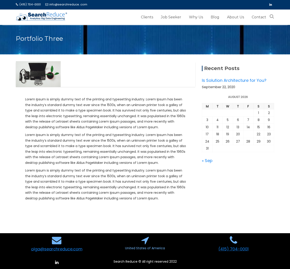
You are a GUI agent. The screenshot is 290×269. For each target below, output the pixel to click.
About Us (235, 17)
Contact (259, 17)
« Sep (207, 160)
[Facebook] (270, 4)
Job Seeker (171, 17)
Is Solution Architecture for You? (234, 80)
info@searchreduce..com (68, 4)
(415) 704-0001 (30, 4)
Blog (215, 17)
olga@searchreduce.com (56, 249)
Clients (147, 17)
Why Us (196, 17)
